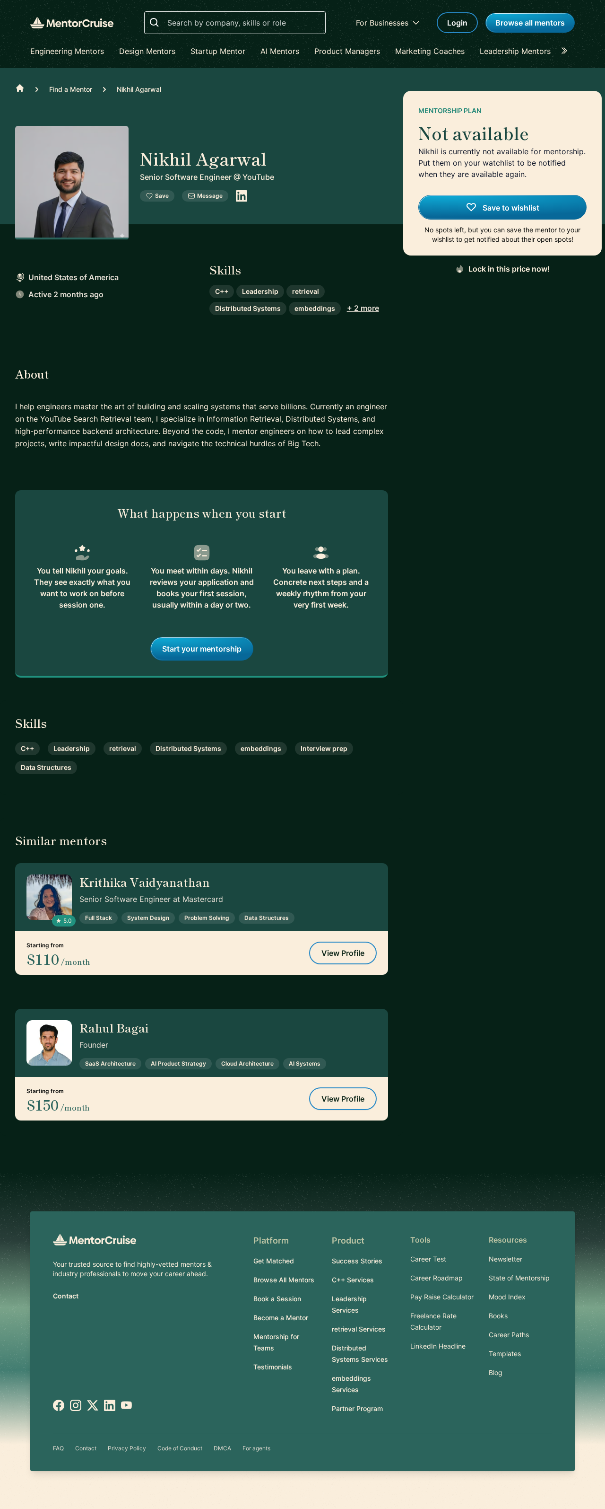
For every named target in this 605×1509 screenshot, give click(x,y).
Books (498, 1316)
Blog (495, 1372)
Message (210, 195)
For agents (256, 1448)
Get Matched (273, 1261)
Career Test (428, 1259)
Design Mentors (147, 51)
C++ (221, 291)
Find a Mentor (70, 89)
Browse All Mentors (283, 1280)
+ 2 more (363, 308)
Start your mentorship (202, 648)
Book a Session (277, 1299)
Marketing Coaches (430, 51)
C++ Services (353, 1280)
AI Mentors (279, 51)
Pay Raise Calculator (442, 1297)
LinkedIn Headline (438, 1346)
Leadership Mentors (515, 51)
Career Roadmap (436, 1278)
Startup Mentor (217, 51)
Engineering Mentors (67, 51)
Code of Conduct (179, 1448)
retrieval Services (359, 1329)
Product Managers (347, 51)
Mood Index (507, 1297)
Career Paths (509, 1335)
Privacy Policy (127, 1448)
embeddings (314, 308)
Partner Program (357, 1408)
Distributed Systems (248, 308)
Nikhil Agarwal (139, 89)
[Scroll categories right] (567, 51)
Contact (65, 1296)
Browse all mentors (530, 22)
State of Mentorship (519, 1278)
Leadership (260, 291)
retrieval (305, 291)
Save (162, 195)
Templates (505, 1354)
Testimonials (272, 1367)
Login (457, 22)
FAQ (58, 1448)
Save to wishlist (510, 207)
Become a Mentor (280, 1318)
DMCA (222, 1448)
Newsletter (505, 1259)
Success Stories (357, 1261)
